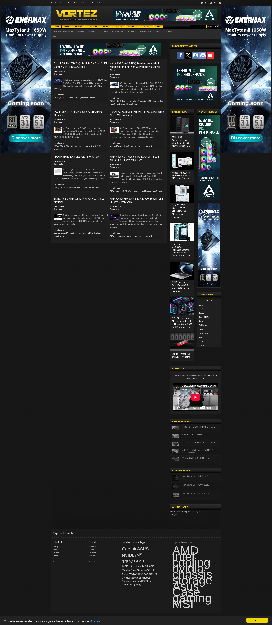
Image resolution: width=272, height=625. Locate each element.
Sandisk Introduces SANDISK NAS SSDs (181, 355)
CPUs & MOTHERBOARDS (63, 31)
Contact (62, 3)
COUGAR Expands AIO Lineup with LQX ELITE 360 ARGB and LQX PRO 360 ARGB (182, 322)
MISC (55, 36)
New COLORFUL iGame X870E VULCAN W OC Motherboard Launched (179, 211)
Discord (92, 556)
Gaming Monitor (73, 98)
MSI (140, 555)
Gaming (102, 3)
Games (201, 341)
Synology (137, 584)
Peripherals (203, 325)
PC (142, 191)
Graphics (202, 309)
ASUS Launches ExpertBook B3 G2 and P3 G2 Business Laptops (182, 286)
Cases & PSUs (204, 317)
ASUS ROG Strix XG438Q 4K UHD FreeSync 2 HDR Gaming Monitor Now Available (81, 65)
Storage (201, 321)
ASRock (150, 570)
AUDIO (157, 31)
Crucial (125, 584)
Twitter (91, 549)
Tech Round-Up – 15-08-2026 (195, 476)
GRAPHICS (92, 31)
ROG (62, 98)
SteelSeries (138, 570)
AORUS (153, 574)
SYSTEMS (168, 31)
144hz (90, 233)
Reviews (86, 3)
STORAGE (132, 31)
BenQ (112, 146)
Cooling (201, 313)
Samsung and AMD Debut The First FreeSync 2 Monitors (79, 200)
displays (129, 236)
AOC (56, 146)
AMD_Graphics (131, 566)
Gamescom (59, 149)
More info (95, 621)
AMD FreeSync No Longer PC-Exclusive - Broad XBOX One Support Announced (134, 158)
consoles (135, 191)
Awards (54, 3)
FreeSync (128, 146)
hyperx (150, 581)
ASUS (56, 98)
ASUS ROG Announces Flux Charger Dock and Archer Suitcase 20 (181, 141)
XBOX (127, 191)
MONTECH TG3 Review (192, 434)
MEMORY (80, 31)
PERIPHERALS (145, 31)
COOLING (104, 31)
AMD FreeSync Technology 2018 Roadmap (76, 156)
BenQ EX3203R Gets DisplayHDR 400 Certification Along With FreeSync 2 (137, 113)
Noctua (146, 578)
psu (130, 584)
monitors (82, 233)
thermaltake (137, 578)
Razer (125, 574)
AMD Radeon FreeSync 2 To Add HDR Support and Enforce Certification (136, 200)
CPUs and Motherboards (207, 301)
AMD (56, 187)
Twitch (91, 559)
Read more (59, 95)
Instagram (92, 553)
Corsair (129, 548)
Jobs (54, 562)
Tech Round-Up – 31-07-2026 (195, 484)
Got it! (257, 620)
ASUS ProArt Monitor (130, 104)
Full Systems (203, 333)
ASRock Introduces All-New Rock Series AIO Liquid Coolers (181, 175)
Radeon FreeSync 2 (83, 146)
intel (144, 566)
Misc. (201, 337)
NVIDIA (129, 555)
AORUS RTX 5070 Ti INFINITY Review (198, 426)
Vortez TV (92, 562)
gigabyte (128, 561)
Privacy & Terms (74, 3)
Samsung (58, 233)
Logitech (136, 581)
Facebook (92, 547)
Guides (201, 345)
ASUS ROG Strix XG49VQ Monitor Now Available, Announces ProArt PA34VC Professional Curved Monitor (135, 66)
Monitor (69, 146)
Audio (201, 329)
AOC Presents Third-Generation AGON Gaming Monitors (78, 113)
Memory (202, 305)
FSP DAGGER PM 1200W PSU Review (198, 442)
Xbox (79, 187)
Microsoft (120, 191)
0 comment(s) (58, 74)
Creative (126, 578)
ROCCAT (143, 574)
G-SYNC (97, 146)
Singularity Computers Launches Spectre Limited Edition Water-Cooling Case (181, 249)
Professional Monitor (147, 101)
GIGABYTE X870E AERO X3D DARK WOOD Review (197, 451)
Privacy (55, 547)
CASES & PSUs (118, 31)
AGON (62, 146)
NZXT (144, 581)
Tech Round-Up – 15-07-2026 (195, 493)
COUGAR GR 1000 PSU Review (196, 458)
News (94, 3)
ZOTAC (133, 574)
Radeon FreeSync (89, 98)
